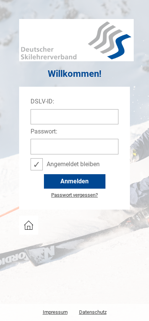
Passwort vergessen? (74, 195)
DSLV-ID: (42, 101)
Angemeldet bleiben (73, 164)
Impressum (55, 312)
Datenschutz (93, 312)
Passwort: (44, 131)
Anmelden (74, 181)
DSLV (26, 219)
